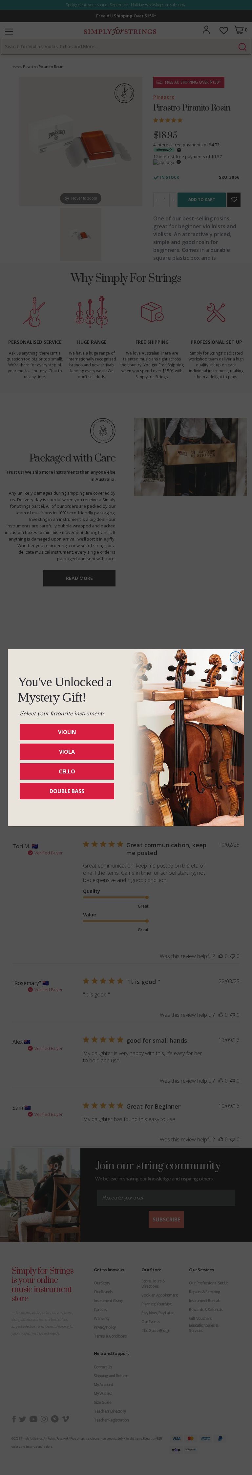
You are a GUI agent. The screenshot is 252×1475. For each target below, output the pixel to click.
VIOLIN (67, 732)
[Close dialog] (236, 657)
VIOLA (67, 751)
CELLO (67, 771)
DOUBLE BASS (67, 791)
